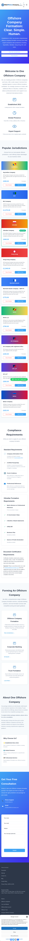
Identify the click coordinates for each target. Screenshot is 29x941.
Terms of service (4, 867)
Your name (6, 818)
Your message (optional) (9, 833)
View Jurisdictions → (9, 633)
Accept (14, 928)
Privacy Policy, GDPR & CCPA (7, 884)
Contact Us (3, 875)
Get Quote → (7, 656)
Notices (3, 898)
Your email (6, 823)
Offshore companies (5, 901)
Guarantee (3, 870)
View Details (9, 185)
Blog (2, 878)
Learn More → (7, 680)
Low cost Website (5, 904)
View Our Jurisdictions (14, 52)
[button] (27, 916)
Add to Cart (20, 185)
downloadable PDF (19, 457)
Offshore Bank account (6, 907)
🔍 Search (20, 5)
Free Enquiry (14, 55)
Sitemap (3, 873)
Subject (6, 828)
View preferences (14, 935)
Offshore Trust (4, 909)
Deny (14, 932)
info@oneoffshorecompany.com (12, 567)
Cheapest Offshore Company (7, 912)
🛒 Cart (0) (24, 4)
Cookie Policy (8, 939)
